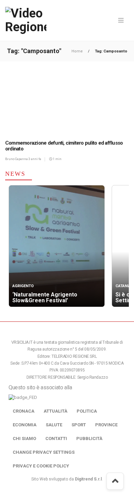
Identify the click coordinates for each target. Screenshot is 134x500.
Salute (54, 424)
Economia (24, 424)
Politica (87, 411)
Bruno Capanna (17, 159)
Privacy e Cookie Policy (41, 465)
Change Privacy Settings (44, 452)
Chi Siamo (24, 438)
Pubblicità (89, 438)
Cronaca (23, 411)
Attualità (55, 411)
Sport (78, 424)
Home (77, 51)
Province (106, 424)
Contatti (56, 438)
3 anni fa (35, 159)
